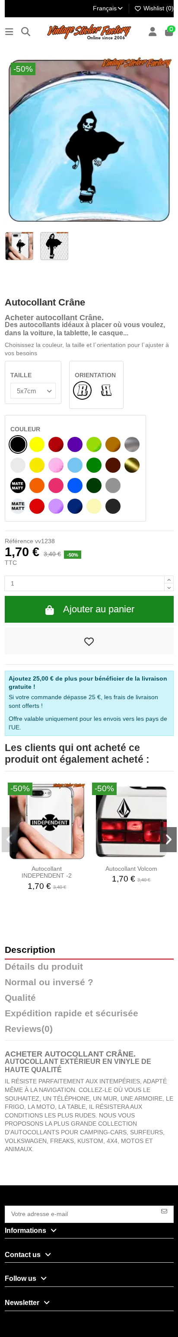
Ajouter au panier (98, 609)
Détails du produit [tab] (44, 966)
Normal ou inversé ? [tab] (49, 982)
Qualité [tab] (20, 998)
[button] (10, 839)
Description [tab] (30, 950)
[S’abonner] (164, 1210)
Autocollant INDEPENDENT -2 (47, 872)
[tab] (89, 1031)
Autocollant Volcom (131, 868)
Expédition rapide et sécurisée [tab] (71, 1013)
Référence (19, 541)
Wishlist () (158, 8)
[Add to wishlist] (89, 640)
